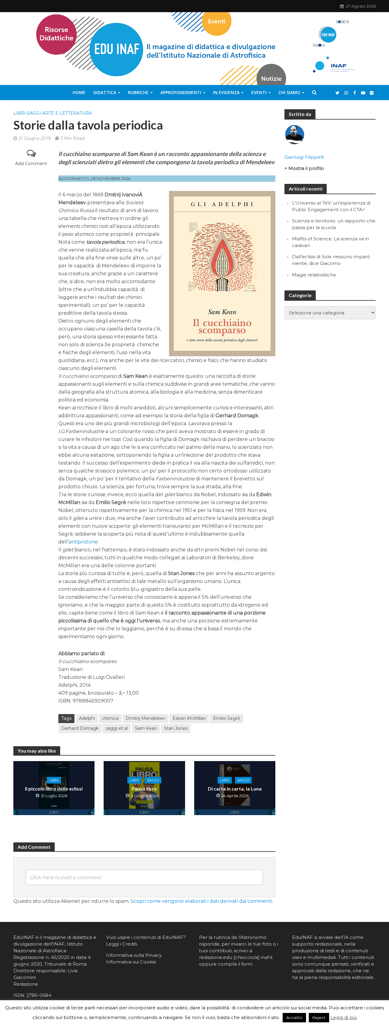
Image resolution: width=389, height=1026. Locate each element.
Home (79, 92)
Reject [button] (318, 1017)
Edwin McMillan (189, 718)
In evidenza (226, 92)
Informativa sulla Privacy (134, 955)
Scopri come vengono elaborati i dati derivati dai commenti (201, 901)
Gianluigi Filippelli (304, 157)
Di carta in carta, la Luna (235, 788)
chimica (110, 718)
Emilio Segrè (226, 718)
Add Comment (31, 163)
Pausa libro (144, 788)
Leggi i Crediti (121, 944)
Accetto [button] (294, 1017)
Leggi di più (343, 1017)
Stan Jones (176, 728)
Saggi (34, 113)
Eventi (259, 92)
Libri (19, 113)
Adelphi (87, 718)
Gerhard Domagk (79, 728)
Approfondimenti (180, 92)
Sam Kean (146, 728)
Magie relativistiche (314, 275)
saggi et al (117, 728)
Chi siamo (289, 92)
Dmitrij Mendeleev (145, 718)
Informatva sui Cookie (131, 962)
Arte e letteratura (67, 113)
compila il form (235, 964)
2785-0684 (38, 995)
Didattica (104, 92)
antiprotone (83, 542)
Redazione (25, 984)
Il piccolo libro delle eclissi (54, 788)
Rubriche (138, 92)
